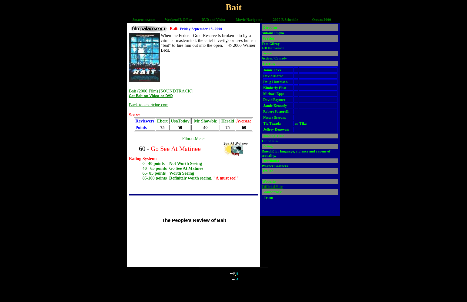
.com (152, 20)
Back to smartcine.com (148, 104)
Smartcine (140, 20)
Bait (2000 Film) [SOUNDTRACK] (160, 91)
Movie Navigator (249, 20)
